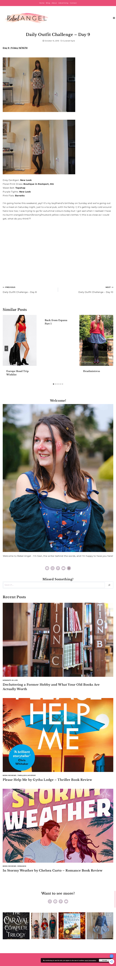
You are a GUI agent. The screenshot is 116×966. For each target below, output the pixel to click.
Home (41, 3)
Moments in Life (10, 680)
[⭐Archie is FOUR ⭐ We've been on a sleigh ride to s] (44, 925)
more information (90, 960)
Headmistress (91, 371)
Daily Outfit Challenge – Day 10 (95, 289)
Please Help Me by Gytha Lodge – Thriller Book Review (47, 780)
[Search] (109, 585)
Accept (104, 960)
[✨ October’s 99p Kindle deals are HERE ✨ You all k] (72, 925)
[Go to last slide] (6, 348)
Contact (73, 3)
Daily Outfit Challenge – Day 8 (20, 289)
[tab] (53, 384)
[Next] (109, 348)
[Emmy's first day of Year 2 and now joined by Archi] (100, 925)
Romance (22, 866)
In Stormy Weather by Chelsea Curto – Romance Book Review (53, 870)
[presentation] (20, 340)
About (54, 3)
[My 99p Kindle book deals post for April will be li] (16, 925)
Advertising (63, 3)
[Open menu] (114, 18)
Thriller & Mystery (27, 775)
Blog (48, 3)
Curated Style (69, 41)
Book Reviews (9, 775)
